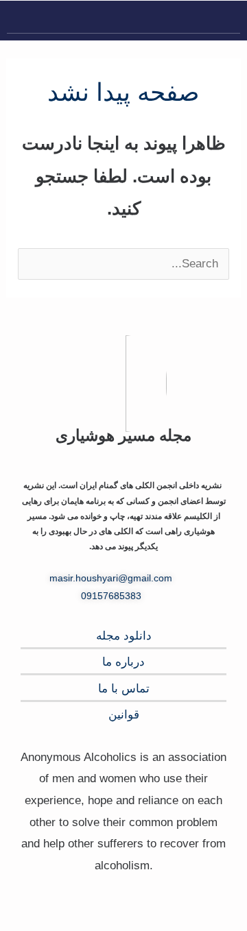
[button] (229, 20)
